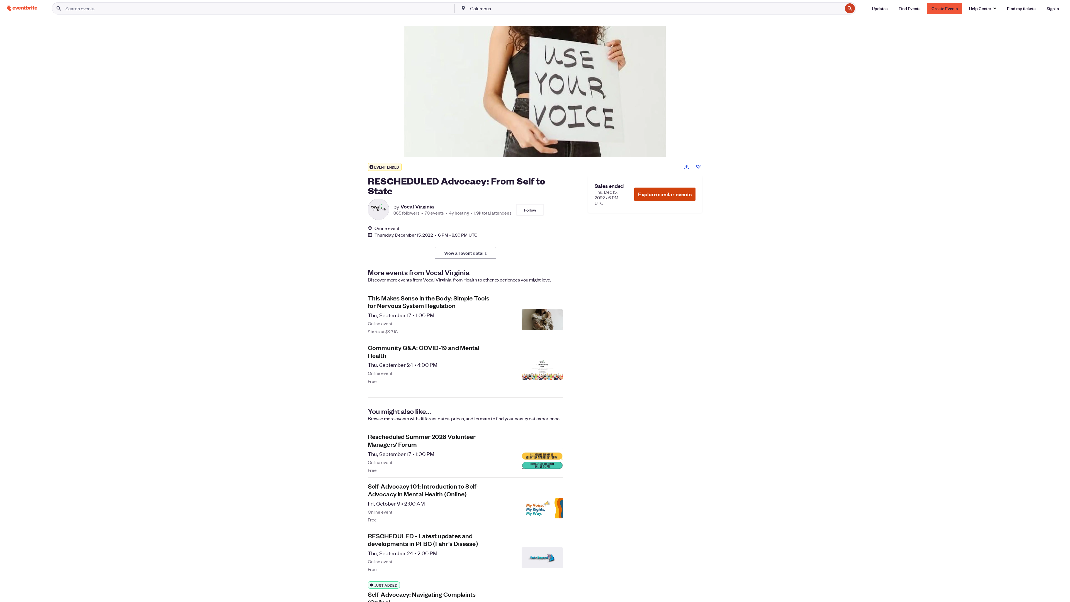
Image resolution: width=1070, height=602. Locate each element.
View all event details (465, 253)
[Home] (22, 8)
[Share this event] (686, 167)
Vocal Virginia (417, 206)
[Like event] (698, 167)
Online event (386, 228)
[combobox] (656, 8)
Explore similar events (665, 194)
